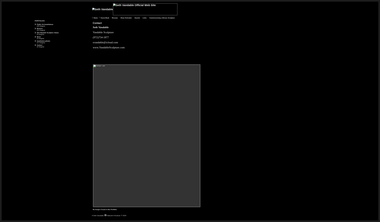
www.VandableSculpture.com (109, 47)
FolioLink (110, 215)
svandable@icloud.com (105, 42)
